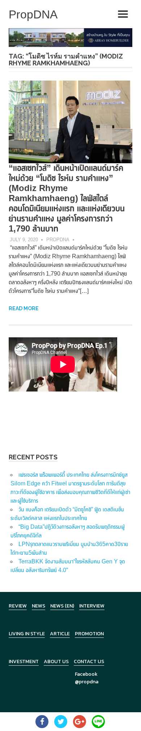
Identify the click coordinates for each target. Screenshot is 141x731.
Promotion (89, 633)
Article (60, 633)
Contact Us (89, 661)
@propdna (86, 681)
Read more (24, 308)
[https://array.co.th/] (70, 37)
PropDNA (57, 239)
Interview (91, 606)
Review (18, 606)
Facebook (86, 674)
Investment (24, 661)
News (38, 606)
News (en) (62, 606)
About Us (56, 661)
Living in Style (27, 633)
